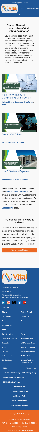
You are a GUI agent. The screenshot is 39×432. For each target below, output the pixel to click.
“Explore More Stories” (19, 250)
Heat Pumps (28, 102)
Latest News (7, 208)
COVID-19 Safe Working (11, 382)
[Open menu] (19, 14)
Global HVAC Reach (13, 134)
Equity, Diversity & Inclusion (13, 377)
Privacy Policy (31, 368)
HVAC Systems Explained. (16, 171)
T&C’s (5, 368)
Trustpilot (5, 307)
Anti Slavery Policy (29, 373)
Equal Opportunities (19, 400)
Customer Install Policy (11, 373)
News (4, 104)
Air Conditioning (8, 102)
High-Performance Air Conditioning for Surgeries (16, 96)
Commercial (19, 102)
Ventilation (20, 142)
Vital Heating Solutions (17, 192)
